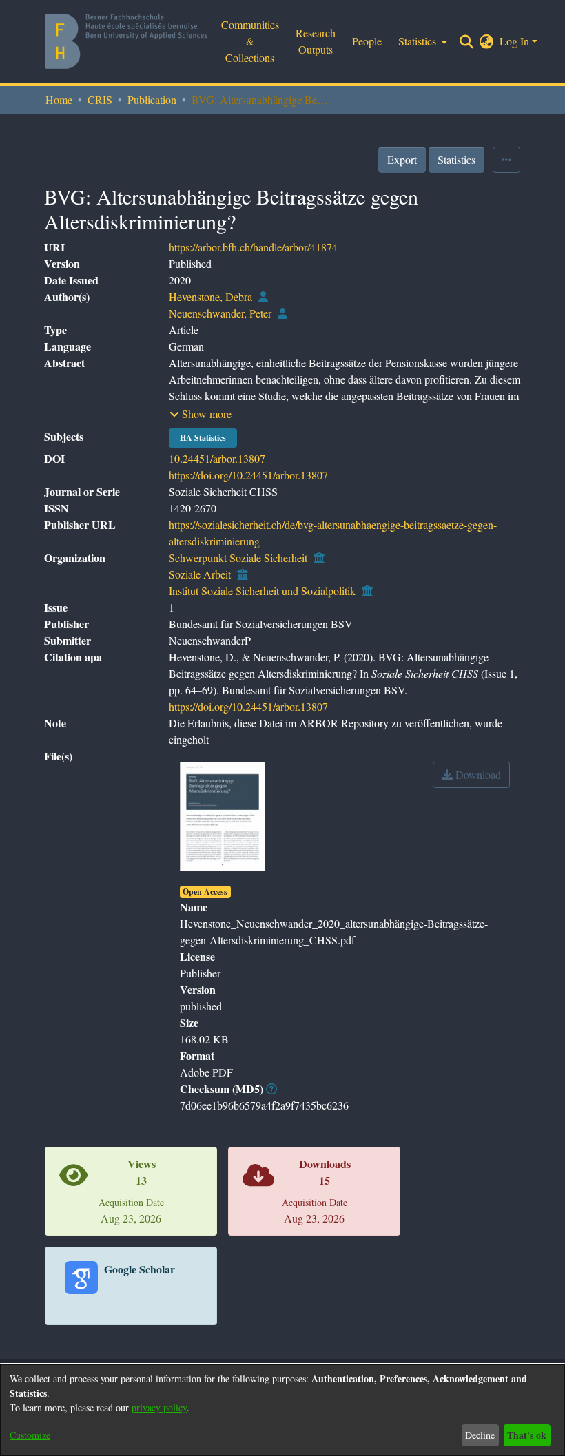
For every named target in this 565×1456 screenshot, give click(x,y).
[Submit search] (466, 41)
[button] (200, 414)
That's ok (526, 1435)
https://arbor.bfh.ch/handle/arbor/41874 (253, 247)
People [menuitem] (367, 41)
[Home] (126, 41)
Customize (30, 1435)
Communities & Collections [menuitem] (250, 41)
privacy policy (159, 1407)
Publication (151, 99)
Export (402, 159)
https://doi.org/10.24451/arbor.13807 (248, 475)
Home (58, 99)
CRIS (100, 99)
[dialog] (282, 1410)
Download (477, 774)
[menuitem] (421, 41)
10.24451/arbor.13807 (217, 458)
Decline (480, 1435)
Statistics (456, 159)
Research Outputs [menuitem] (316, 40)
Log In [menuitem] (514, 41)
